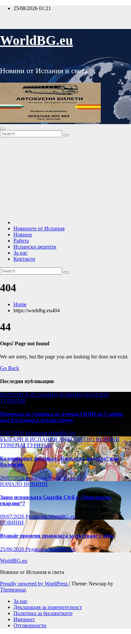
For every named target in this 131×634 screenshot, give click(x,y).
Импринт (24, 619)
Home (20, 304)
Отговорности (29, 625)
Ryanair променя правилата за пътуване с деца (57, 536)
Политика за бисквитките (43, 613)
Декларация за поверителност (47, 607)
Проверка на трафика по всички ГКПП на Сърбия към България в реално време (61, 417)
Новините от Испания (38, 228)
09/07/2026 (13, 516)
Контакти (24, 259)
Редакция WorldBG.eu (51, 433)
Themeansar (13, 590)
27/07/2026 (13, 433)
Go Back (9, 368)
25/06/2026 (13, 549)
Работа (21, 240)
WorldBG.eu (36, 40)
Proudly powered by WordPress (34, 583)
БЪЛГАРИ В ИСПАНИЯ (29, 395)
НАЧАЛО (12, 484)
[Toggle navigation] (2, 129)
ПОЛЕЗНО (97, 395)
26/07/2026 (13, 478)
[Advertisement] (65, 177)
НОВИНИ (71, 395)
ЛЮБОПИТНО (77, 439)
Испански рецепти (34, 247)
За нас (20, 253)
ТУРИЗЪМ (12, 401)
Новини (22, 234)
